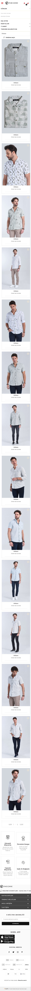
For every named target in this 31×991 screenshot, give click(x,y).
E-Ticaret (10, 988)
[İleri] (21, 824)
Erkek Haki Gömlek (16, 85)
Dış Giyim (4, 21)
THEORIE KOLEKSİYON (9, 29)
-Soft (6, 988)
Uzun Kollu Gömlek (6, 13)
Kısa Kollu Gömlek (5, 16)
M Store (16, 82)
